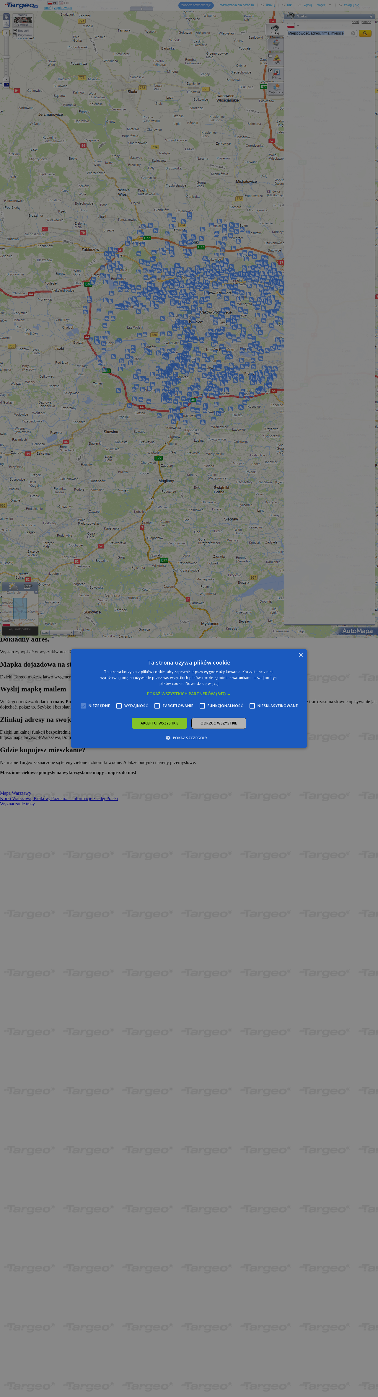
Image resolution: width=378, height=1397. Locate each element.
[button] (189, 693)
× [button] (300, 655)
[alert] (189, 698)
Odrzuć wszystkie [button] (219, 723)
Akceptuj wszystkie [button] (159, 723)
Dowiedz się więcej (202, 683)
